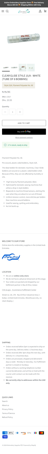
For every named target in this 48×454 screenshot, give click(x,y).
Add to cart (24, 123)
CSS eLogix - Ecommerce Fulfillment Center (19, 290)
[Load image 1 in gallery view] (24, 39)
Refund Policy (7, 417)
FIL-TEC (7, 92)
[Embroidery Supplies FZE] (24, 11)
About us (5, 405)
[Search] (8, 11)
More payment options (24, 137)
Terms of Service (8, 413)
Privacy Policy (7, 409)
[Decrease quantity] (5, 112)
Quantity (5, 106)
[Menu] (3, 11)
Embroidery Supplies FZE (15, 445)
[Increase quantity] (20, 112)
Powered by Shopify (29, 445)
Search (5, 401)
